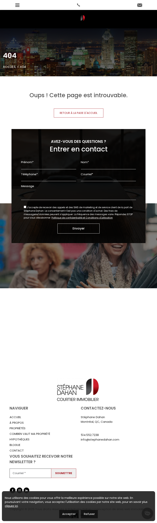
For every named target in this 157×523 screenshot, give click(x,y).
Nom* (85, 162)
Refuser (89, 514)
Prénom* (27, 162)
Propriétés (17, 428)
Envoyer (79, 228)
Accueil (9, 67)
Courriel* (87, 174)
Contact (17, 450)
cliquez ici (11, 506)
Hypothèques (19, 439)
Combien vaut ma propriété (30, 433)
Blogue (15, 444)
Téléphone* (29, 174)
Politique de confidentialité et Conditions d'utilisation (82, 217)
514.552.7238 (90, 435)
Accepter (69, 514)
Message (27, 186)
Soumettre (63, 473)
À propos (17, 422)
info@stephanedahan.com (100, 439)
